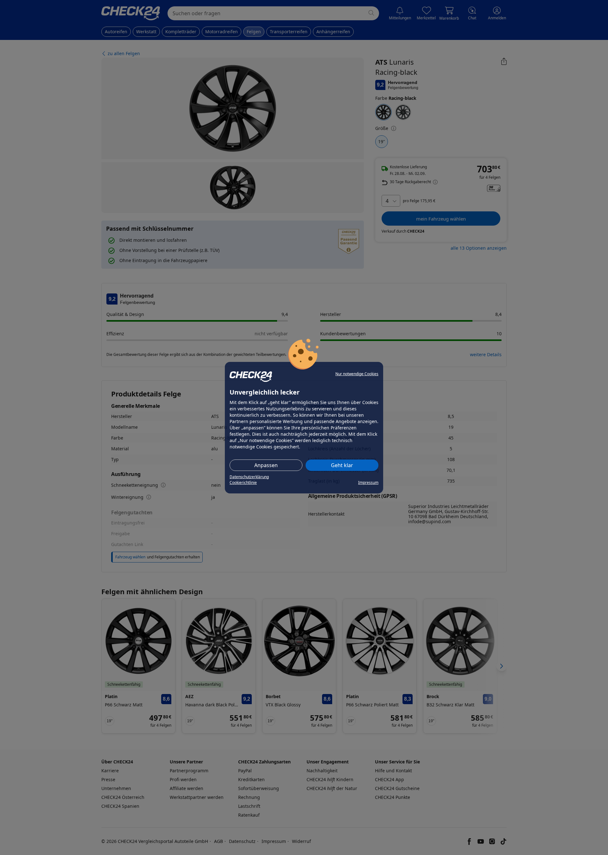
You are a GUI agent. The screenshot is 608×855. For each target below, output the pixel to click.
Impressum (368, 482)
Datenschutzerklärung (249, 476)
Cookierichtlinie (243, 482)
